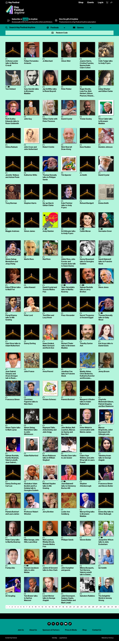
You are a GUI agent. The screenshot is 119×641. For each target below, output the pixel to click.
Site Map (54, 638)
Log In (25, 19)
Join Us (21, 630)
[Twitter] (53, 623)
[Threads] (57, 623)
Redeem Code (62, 33)
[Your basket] (107, 2)
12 (42, 607)
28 (101, 607)
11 (39, 607)
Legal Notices (63, 638)
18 (63, 607)
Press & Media (71, 630)
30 (108, 607)
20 (70, 607)
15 (53, 607)
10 (35, 607)
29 (104, 607)
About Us (33, 630)
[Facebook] (49, 623)
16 (56, 607)
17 (59, 607)
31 (112, 607)
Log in (100, 2)
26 (93, 607)
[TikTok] (70, 623)
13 (46, 607)
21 (74, 607)
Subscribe (16, 19)
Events (90, 2)
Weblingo (111, 638)
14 (49, 607)
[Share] (112, 2)
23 (82, 607)
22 (78, 607)
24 (85, 607)
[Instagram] (62, 623)
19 (66, 607)
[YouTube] (66, 623)
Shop (80, 2)
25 (89, 607)
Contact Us (96, 630)
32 (116, 607)
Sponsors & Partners (51, 630)
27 (97, 607)
